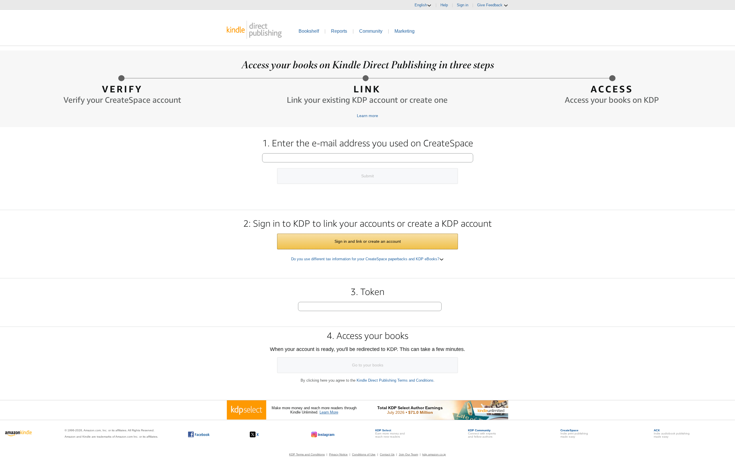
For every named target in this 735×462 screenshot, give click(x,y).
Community (370, 31)
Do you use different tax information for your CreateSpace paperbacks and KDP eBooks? (365, 259)
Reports (339, 31)
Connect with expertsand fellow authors (482, 433)
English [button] (421, 5)
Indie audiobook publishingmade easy (672, 433)
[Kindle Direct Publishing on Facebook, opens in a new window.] (199, 434)
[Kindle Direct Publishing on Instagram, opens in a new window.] (323, 434)
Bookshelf (309, 31)
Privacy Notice (338, 454)
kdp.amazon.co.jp (434, 454)
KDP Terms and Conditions (307, 454)
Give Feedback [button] (490, 5)
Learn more (367, 115)
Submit (367, 176)
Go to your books (367, 365)
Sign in (462, 5)
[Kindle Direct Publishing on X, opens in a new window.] (260, 434)
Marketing (404, 31)
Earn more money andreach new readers (390, 433)
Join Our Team (408, 454)
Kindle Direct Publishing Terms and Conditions (395, 380)
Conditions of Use (364, 454)
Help (444, 5)
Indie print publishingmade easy (574, 433)
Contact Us (387, 454)
